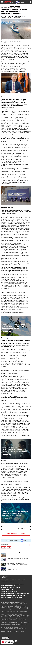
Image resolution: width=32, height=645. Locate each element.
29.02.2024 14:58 (5, 6)
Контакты (4, 587)
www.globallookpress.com (8, 42)
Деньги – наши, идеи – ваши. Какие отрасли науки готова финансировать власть (13, 326)
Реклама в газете (14, 587)
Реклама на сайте (7, 589)
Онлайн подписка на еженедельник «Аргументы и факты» (13, 584)
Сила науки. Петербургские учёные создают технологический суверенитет (14, 196)
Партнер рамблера (14, 637)
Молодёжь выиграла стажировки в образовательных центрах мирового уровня (17, 564)
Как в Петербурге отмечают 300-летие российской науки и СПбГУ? (16, 554)
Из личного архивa (8, 94)
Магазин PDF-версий (7, 582)
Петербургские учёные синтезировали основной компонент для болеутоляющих (18, 559)
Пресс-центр (21, 580)
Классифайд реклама (22, 593)
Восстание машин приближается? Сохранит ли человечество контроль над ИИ (15, 449)
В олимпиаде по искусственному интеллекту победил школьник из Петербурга (17, 568)
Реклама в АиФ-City (7, 593)
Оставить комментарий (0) (16, 533)
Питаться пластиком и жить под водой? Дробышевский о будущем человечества (15, 513)
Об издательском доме (8, 580)
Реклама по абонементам (9, 591)
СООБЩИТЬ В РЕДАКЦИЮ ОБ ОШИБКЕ (12, 597)
